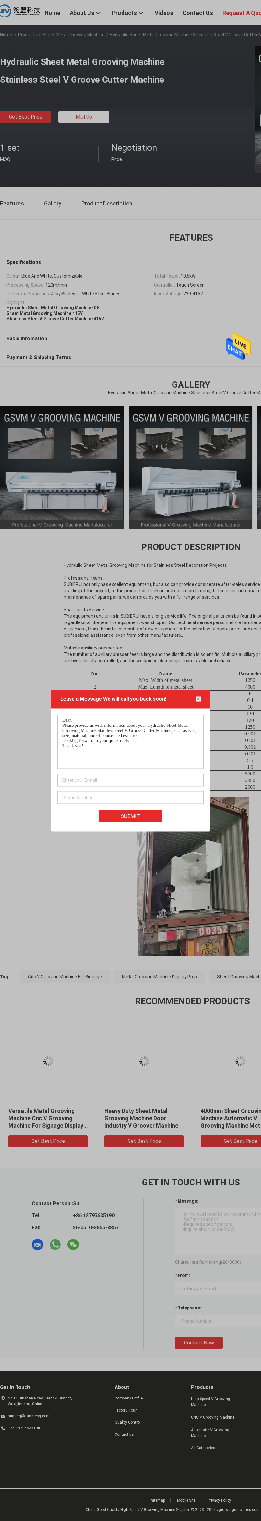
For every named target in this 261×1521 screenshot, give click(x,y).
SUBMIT (130, 816)
